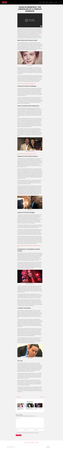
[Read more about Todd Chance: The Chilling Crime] (38, 405)
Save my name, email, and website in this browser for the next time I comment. (28, 432)
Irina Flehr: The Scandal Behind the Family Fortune (28, 83)
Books (56, 2)
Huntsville (37, 33)
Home (40, 2)
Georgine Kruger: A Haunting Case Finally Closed (20, 409)
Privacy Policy (29, 442)
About (43, 2)
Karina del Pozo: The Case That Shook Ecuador (30, 408)
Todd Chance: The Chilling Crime (38, 408)
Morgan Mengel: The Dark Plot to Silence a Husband (28, 153)
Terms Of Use (33, 442)
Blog (47, 2)
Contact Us (51, 2)
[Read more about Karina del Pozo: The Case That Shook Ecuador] (30, 405)
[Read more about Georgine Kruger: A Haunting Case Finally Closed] (21, 405)
